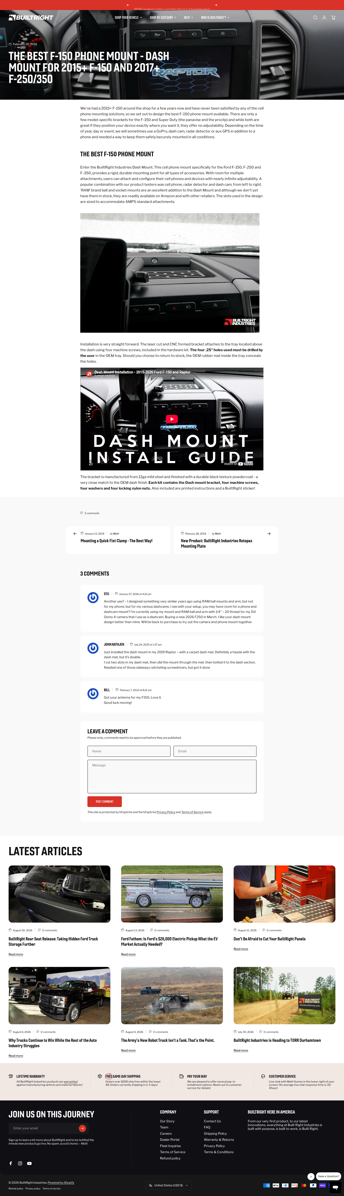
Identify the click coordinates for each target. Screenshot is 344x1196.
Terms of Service (192, 812)
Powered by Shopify (61, 1182)
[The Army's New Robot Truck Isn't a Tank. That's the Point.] (172, 995)
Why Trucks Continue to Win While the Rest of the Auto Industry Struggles (53, 1043)
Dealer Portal (169, 1140)
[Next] (216, 5)
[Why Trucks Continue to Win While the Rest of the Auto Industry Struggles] (59, 995)
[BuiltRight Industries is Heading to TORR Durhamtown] (284, 995)
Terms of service (52, 1188)
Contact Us (212, 1121)
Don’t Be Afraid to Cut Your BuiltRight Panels (270, 938)
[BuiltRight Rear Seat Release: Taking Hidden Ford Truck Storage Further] (59, 894)
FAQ (207, 1127)
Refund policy (170, 1158)
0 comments (49, 930)
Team (164, 1127)
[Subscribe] (82, 1128)
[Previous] (128, 5)
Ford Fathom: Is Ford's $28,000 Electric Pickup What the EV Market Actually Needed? (169, 941)
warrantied (71, 1081)
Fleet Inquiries (170, 1146)
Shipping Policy (215, 1133)
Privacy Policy (166, 812)
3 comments (92, 513)
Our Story (167, 1121)
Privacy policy (32, 1188)
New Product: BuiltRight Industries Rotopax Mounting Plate (216, 543)
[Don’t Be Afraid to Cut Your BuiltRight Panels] (284, 894)
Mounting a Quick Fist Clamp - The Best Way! (116, 540)
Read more (16, 954)
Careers (166, 1133)
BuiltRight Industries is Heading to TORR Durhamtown (277, 1040)
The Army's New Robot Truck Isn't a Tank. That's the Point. (167, 1040)
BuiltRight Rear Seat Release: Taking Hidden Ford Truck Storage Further (53, 941)
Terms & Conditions (219, 1152)
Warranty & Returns (219, 1140)
